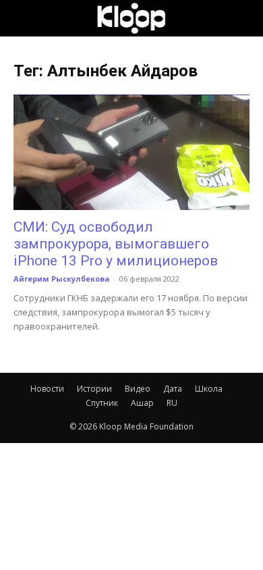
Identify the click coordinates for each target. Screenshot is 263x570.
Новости (47, 388)
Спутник (102, 403)
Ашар (142, 403)
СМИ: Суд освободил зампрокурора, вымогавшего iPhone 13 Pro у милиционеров (115, 244)
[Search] (244, 18)
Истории (94, 388)
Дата (172, 388)
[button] (23, 18)
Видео (137, 388)
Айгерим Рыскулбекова (61, 279)
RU (172, 403)
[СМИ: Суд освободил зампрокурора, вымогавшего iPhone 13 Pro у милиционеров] (131, 152)
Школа (209, 388)
